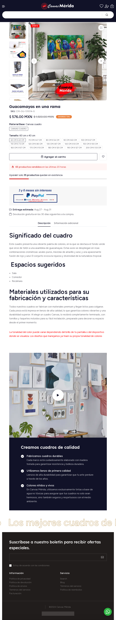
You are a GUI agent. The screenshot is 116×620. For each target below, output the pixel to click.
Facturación (15, 593)
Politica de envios (18, 586)
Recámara (17, 281)
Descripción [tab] (44, 223)
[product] (101, 28)
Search (63, 578)
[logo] (58, 6)
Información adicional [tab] (66, 223)
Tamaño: (22, 135)
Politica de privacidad (19, 578)
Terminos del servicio (19, 589)
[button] (3, 6)
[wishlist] (101, 6)
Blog (62, 582)
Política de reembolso (71, 589)
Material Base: (25, 124)
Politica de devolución (20, 582)
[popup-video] (58, 395)
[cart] (112, 6)
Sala (14, 273)
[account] (107, 6)
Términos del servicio (70, 586)
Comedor (17, 277)
